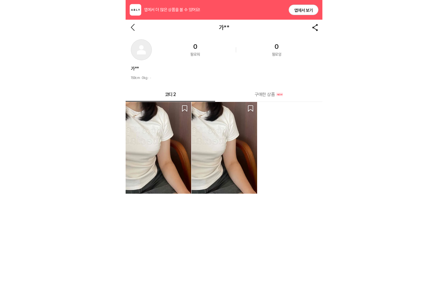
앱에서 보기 (303, 10)
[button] (141, 49)
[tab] (268, 94)
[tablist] (224, 94)
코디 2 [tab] (170, 94)
